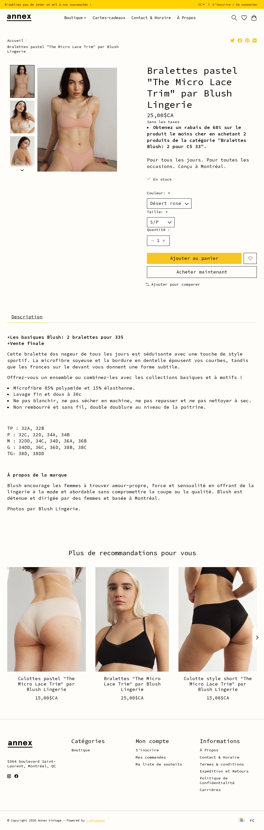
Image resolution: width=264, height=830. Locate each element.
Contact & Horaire (151, 17)
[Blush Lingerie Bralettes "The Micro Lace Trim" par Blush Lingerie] (132, 619)
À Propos (186, 17)
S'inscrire (147, 750)
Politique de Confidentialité (217, 780)
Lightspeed (96, 820)
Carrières (210, 789)
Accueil (15, 40)
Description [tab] (27, 317)
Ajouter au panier (194, 258)
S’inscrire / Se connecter (235, 4)
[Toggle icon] (234, 17)
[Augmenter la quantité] (163, 240)
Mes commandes (151, 757)
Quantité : (158, 229)
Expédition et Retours (224, 771)
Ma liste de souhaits (159, 764)
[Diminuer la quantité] (152, 240)
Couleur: (158, 193)
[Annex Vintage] (19, 18)
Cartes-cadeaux (109, 17)
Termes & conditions (222, 764)
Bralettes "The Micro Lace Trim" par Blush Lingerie (132, 684)
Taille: (157, 211)
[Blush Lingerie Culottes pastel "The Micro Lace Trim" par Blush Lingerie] (46, 619)
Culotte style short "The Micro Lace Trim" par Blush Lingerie (218, 684)
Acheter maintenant (201, 272)
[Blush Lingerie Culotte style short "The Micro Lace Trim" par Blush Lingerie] (217, 619)
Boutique (80, 750)
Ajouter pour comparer (175, 284)
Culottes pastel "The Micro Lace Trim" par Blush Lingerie (46, 684)
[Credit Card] (241, 820)
